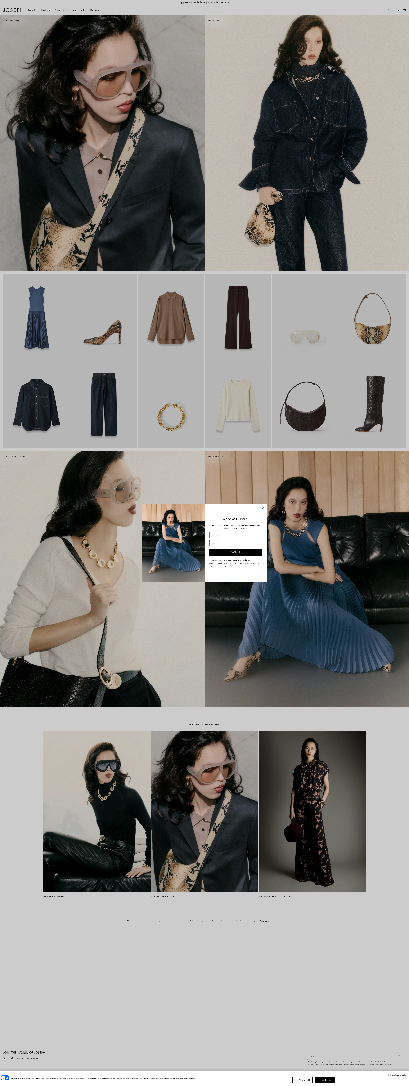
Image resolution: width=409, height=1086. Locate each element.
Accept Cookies (325, 1080)
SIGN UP (235, 552)
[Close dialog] (263, 507)
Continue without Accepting (397, 1075)
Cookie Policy (192, 1078)
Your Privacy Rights (302, 1080)
